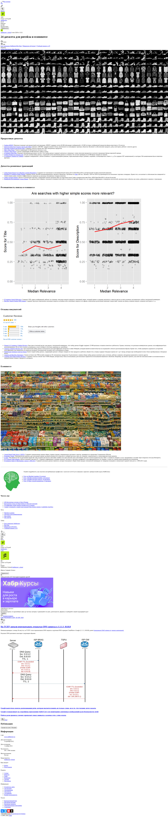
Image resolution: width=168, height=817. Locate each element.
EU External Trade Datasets (12, 459)
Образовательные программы (13, 805)
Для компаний (8, 790)
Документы (7, 791)
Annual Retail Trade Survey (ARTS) (14, 454)
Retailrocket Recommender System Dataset (16, 179)
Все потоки (7, 1)
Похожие (14, 727)
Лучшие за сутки (5, 727)
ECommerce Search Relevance (12, 299)
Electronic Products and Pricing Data (14, 148)
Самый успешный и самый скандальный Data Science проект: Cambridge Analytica (28, 507)
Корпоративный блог (10, 801)
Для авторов (8, 788)
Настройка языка (5, 813)
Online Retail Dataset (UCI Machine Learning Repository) (20, 173)
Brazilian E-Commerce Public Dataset (14, 174)
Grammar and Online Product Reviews (15, 356)
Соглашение (8, 793)
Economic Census (9, 456)
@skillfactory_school (17, 567)
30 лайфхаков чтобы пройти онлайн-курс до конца (19, 505)
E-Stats (6, 457)
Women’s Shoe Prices (10, 151)
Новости (6, 774)
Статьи (6, 773)
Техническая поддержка (18, 813)
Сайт (2, 550)
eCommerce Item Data (10, 153)
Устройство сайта (9, 787)
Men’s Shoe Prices (9, 150)
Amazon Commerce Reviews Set (13, 348)
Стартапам (7, 807)
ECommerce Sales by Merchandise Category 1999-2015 (19, 461)
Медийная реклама (9, 802)
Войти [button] (3, 11)
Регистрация (8, 767)
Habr (10, 815)
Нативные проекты (10, 804)
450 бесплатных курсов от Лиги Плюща (16, 502)
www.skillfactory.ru (9, 737)
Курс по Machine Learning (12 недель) (35, 476)
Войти (6, 765)
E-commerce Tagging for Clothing (13, 156)
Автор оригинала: (10, 49)
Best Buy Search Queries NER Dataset (15, 301)
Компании (7, 778)
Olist (76, 174)
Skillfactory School (9, 759)
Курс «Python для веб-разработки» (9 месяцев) (37, 481)
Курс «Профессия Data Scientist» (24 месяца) (37, 478)
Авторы (6, 779)
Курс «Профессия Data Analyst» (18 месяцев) (37, 479)
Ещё (6, 720)
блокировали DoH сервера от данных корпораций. (109, 630)
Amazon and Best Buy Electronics (13, 355)
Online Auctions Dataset (11, 177)
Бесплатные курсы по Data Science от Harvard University (20, 503)
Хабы (6, 776)
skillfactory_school (6, 32)
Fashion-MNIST (8, 145)
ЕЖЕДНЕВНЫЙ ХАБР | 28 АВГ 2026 (12, 617)
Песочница (7, 781)
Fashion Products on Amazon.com (13, 154)
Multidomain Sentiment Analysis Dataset (15, 352)
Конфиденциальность (10, 795)
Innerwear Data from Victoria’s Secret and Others (17, 147)
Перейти (3, 613)
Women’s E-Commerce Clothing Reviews (15, 345)
